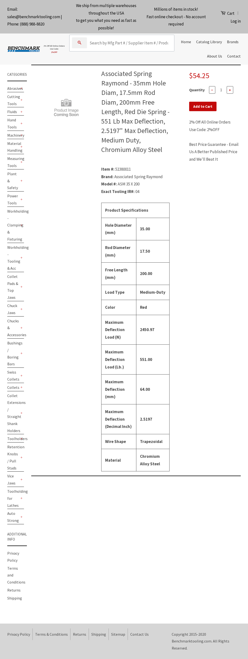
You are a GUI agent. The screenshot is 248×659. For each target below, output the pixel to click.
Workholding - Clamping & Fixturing (13, 225)
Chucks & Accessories (13, 327)
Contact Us (139, 634)
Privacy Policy (18, 634)
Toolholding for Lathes (13, 498)
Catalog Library (209, 41)
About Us (214, 56)
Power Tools (12, 199)
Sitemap (118, 634)
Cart (230, 13)
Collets (13, 387)
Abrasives (13, 88)
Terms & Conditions (51, 634)
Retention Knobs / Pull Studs (13, 457)
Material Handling (13, 147)
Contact (234, 56)
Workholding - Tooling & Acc (13, 258)
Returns (14, 590)
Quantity (197, 89)
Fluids (12, 111)
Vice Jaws (11, 479)
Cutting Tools (13, 100)
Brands (233, 41)
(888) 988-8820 (32, 24)
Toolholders (13, 438)
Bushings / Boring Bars (13, 353)
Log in (236, 21)
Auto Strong (13, 517)
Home (186, 41)
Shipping (14, 598)
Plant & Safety (12, 180)
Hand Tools (12, 123)
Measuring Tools (13, 162)
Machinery (13, 135)
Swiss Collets (13, 376)
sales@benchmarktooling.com (33, 16)
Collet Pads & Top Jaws (12, 287)
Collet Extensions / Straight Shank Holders (13, 413)
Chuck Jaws (12, 309)
